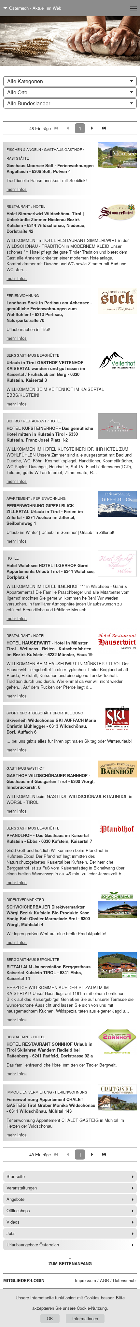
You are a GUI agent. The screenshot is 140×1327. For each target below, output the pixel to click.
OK (50, 1318)
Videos (13, 1222)
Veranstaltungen (22, 1188)
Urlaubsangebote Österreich (33, 1244)
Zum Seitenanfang (70, 1263)
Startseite (16, 1176)
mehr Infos (17, 189)
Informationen (85, 1318)
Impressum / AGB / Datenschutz (106, 1280)
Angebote (15, 1199)
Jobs (11, 1233)
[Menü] (123, 8)
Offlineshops (18, 1210)
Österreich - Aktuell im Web (35, 8)
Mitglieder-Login (23, 1280)
